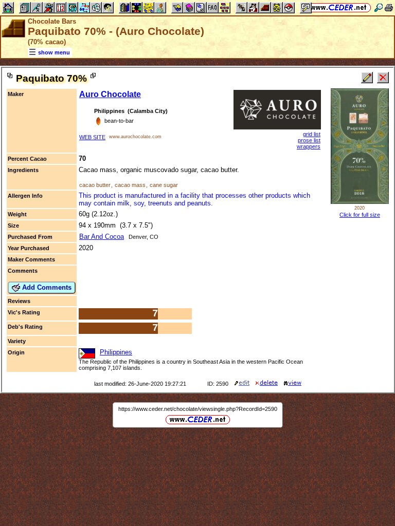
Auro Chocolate (110, 94)
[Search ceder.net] (378, 7)
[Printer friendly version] (389, 7)
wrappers (308, 146)
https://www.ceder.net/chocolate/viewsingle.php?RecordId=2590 (197, 409)
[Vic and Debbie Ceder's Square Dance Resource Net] (338, 7)
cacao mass (130, 185)
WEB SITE (92, 137)
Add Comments (45, 287)
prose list (309, 140)
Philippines (116, 352)
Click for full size (359, 215)
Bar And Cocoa (101, 236)
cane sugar (164, 185)
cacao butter (95, 185)
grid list (311, 134)
